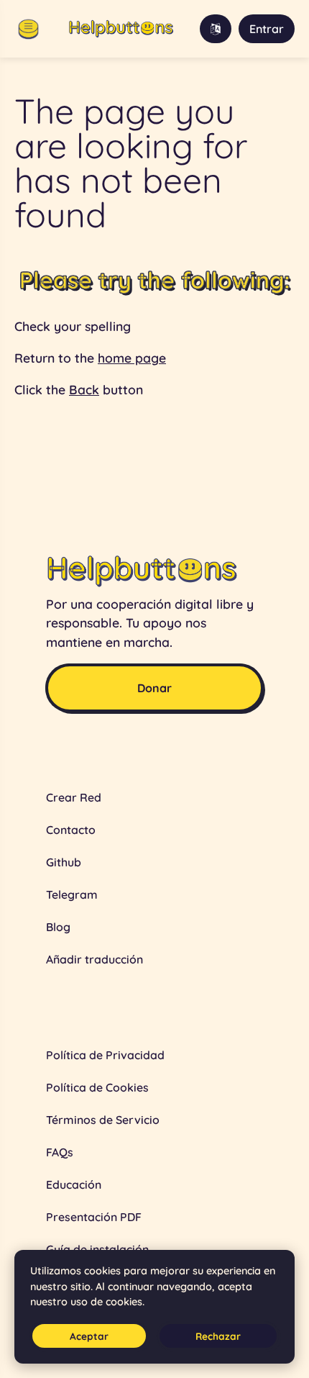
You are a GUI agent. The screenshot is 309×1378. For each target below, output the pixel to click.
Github (63, 862)
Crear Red (73, 797)
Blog (58, 927)
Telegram (72, 894)
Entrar (266, 29)
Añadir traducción (94, 959)
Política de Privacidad (105, 1055)
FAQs (59, 1152)
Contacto (71, 829)
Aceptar (89, 1336)
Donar (154, 688)
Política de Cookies (97, 1087)
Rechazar (218, 1336)
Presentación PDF (94, 1217)
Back (84, 389)
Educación (73, 1184)
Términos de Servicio (103, 1119)
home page (132, 358)
